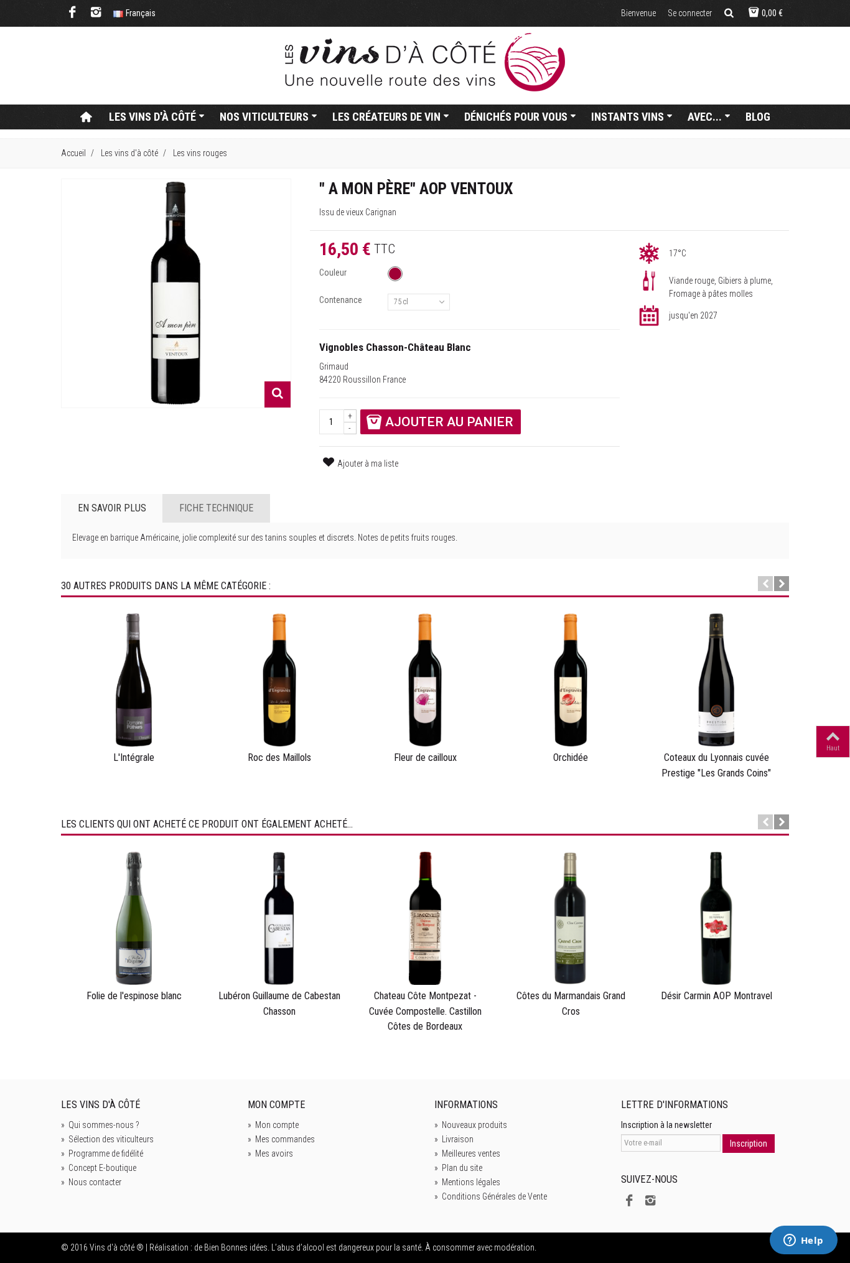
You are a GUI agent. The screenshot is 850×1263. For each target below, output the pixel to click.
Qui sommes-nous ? (100, 1125)
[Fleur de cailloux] (425, 680)
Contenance (341, 300)
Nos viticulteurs (264, 116)
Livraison (454, 1139)
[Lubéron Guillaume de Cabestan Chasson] (279, 918)
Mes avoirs (270, 1153)
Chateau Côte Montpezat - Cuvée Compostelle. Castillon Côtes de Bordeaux (425, 1011)
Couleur (333, 272)
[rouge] (395, 274)
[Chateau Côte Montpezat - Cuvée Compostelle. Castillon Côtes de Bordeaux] (425, 918)
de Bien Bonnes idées (231, 1247)
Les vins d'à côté (152, 116)
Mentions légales (467, 1182)
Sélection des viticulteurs (107, 1139)
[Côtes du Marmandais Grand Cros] (570, 918)
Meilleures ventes (467, 1153)
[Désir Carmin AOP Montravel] (716, 918)
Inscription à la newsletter (666, 1125)
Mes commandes (281, 1139)
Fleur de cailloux (425, 757)
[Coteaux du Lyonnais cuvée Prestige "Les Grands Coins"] (716, 680)
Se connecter (690, 13)
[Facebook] (72, 13)
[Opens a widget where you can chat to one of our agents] (803, 1241)
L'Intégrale (133, 757)
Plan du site (458, 1168)
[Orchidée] (570, 680)
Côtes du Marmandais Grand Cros (570, 1003)
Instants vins (627, 116)
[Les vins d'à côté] (425, 62)
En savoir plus (112, 508)
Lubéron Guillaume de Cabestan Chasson (279, 1003)
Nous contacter (91, 1182)
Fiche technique (216, 508)
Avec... (705, 116)
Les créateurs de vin (386, 116)
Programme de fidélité (102, 1153)
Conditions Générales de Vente (490, 1196)
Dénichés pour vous (515, 116)
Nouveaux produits (470, 1125)
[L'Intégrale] (133, 680)
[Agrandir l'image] (277, 394)
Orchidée (570, 757)
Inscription (748, 1144)
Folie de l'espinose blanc (134, 996)
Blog (757, 116)
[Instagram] (96, 13)
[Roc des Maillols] (279, 680)
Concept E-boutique (98, 1168)
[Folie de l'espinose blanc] (133, 918)
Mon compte (273, 1125)
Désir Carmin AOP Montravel (716, 996)
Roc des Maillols (279, 757)
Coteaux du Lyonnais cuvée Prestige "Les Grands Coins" (716, 765)
